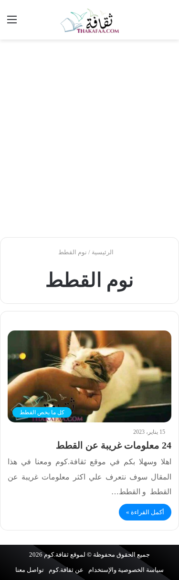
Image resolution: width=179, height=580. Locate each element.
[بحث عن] (167, 23)
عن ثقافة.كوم (66, 569)
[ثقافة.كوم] (90, 20)
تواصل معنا (29, 569)
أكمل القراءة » (145, 512)
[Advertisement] (89, 138)
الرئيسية (103, 252)
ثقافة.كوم (56, 554)
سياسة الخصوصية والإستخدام (126, 569)
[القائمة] (12, 23)
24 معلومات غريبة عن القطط (113, 445)
